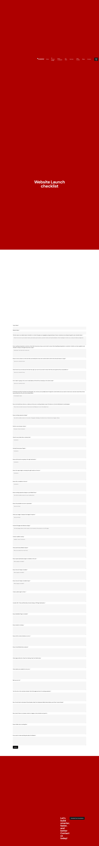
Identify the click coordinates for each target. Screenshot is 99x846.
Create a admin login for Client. (19, 591)
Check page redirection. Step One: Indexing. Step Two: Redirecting (27, 658)
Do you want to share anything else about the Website (24, 735)
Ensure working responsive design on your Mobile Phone (25, 492)
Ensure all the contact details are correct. (22, 636)
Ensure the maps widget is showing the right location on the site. (27, 470)
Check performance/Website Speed (20, 547)
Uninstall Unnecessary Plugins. (19, 448)
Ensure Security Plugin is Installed (20, 569)
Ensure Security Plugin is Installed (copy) (21, 580)
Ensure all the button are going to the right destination (24, 459)
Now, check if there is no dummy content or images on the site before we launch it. (30, 713)
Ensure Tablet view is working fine (20, 724)
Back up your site (17, 680)
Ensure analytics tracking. (18, 625)
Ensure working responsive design (20, 415)
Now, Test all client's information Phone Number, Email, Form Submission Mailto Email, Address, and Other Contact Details (38, 702)
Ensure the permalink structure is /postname (22, 503)
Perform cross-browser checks (19, 426)
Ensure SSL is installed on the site (20, 481)
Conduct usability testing (18, 536)
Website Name (16, 330)
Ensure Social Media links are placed (20, 647)
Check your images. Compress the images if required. (24, 514)
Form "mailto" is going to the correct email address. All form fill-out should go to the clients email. (33, 380)
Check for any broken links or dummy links (22, 437)
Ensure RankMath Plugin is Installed (20, 614)
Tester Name (16, 325)
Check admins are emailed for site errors (21, 669)
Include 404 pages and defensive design (21, 525)
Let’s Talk (96, 59)
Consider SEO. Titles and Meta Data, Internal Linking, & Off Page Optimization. (29, 603)
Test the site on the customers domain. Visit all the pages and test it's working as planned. (32, 691)
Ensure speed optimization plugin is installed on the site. (25, 558)
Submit (15, 747)
